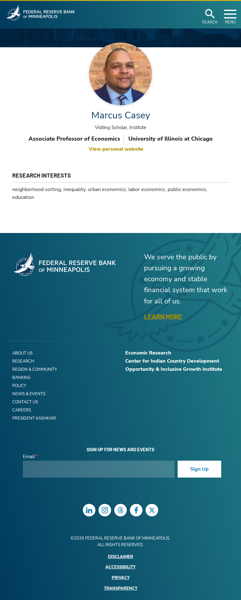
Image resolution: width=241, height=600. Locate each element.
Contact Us (25, 402)
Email (29, 456)
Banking (21, 377)
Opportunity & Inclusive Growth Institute (173, 369)
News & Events (29, 394)
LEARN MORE (163, 317)
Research (23, 361)
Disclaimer (120, 557)
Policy (19, 386)
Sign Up (199, 469)
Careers (21, 410)
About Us (22, 353)
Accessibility (120, 567)
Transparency (120, 589)
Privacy (121, 578)
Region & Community (34, 369)
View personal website (116, 149)
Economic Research (148, 352)
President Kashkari (34, 418)
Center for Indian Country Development (172, 361)
